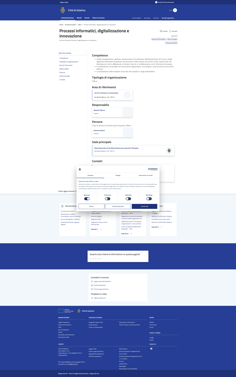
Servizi (87, 18)
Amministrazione (67, 18)
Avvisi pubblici (136, 18)
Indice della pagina (65, 53)
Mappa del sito (63, 373)
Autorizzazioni (93, 325)
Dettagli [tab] (118, 175)
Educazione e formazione (127, 322)
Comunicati (153, 325)
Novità (79, 18)
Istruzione (147, 18)
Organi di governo (63, 322)
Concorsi (156, 18)
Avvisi (151, 327)
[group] (72, 221)
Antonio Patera (99, 110)
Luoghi (152, 337)
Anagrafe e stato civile (96, 322)
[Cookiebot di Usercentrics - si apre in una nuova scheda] (149, 169)
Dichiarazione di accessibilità (128, 369)
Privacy (121, 361)
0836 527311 (73, 364)
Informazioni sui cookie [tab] (146, 175)
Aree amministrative (64, 325)
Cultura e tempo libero (96, 327)
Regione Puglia (64, 2)
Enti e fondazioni (63, 330)
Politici (60, 332)
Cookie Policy (123, 364)
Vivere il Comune (98, 18)
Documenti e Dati (63, 337)
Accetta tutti (144, 206)
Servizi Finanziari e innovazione (106, 93)
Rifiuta (91, 206)
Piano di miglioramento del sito (78, 373)
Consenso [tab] (90, 175)
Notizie (152, 322)
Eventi (152, 340)
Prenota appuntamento (96, 351)
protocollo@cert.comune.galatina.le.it (73, 362)
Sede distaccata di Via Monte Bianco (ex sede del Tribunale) (116, 148)
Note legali (122, 366)
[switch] (107, 198)
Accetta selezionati (118, 206)
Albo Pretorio (123, 349)
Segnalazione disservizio (96, 354)
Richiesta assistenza (95, 356)
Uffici (59, 327)
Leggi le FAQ (92, 349)
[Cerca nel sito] (175, 10)
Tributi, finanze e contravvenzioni (129, 325)
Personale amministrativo (66, 335)
